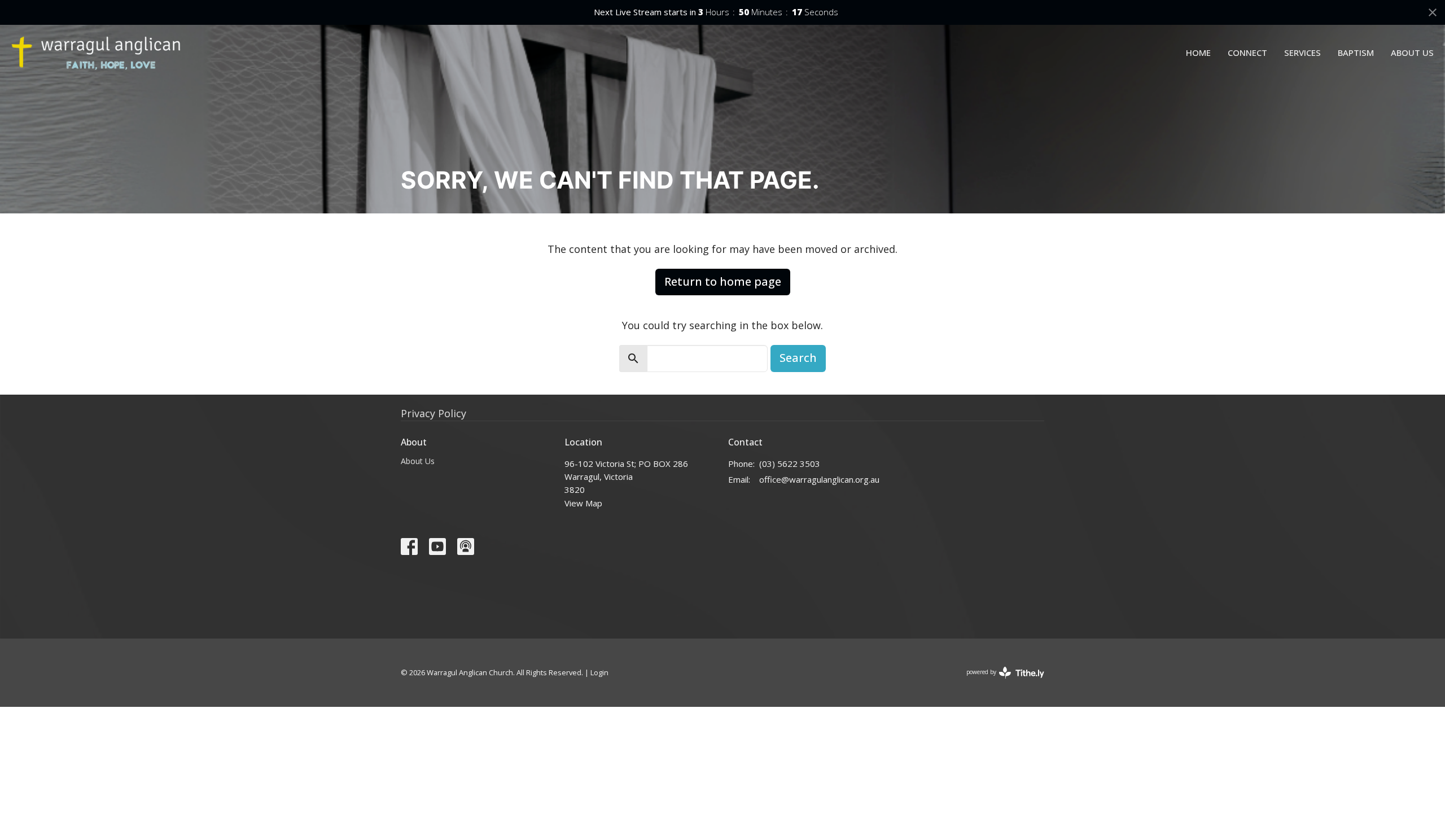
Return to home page (722, 281)
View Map (583, 503)
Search (798, 357)
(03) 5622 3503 (789, 463)
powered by (999, 681)
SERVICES (1302, 52)
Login (599, 672)
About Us (418, 461)
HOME (1198, 52)
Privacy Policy (433, 413)
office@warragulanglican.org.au (819, 479)
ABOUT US (1412, 52)
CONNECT (1247, 52)
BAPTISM (1356, 52)
